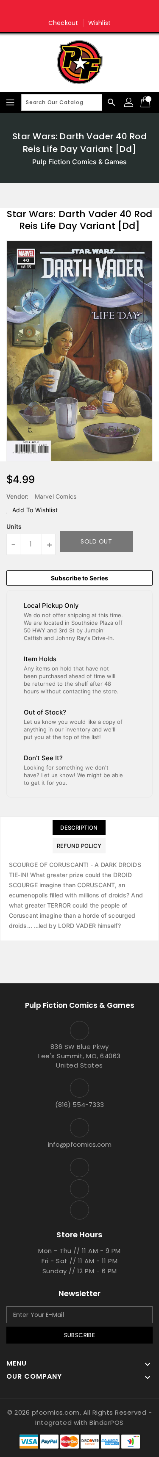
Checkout (63, 23)
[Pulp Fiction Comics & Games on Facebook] (63, 9)
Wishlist (99, 23)
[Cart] (146, 102)
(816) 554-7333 (79, 1104)
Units (14, 527)
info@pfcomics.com (80, 1144)
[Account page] (129, 102)
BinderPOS (106, 1422)
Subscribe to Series (79, 578)
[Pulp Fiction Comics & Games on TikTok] (95, 9)
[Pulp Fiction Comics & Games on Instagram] (79, 9)
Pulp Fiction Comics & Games (79, 161)
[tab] (79, 827)
